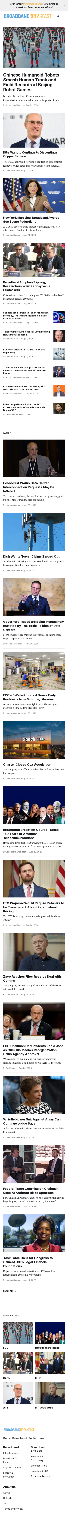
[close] (64, 5)
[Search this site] (58, 16)
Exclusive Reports (41, 1476)
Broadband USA (39, 1470)
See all (8, 1291)
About (6, 1492)
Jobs (6, 1503)
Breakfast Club (39, 1465)
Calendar (8, 1498)
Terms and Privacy (13, 1508)
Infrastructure (10, 1453)
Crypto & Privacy (12, 1467)
